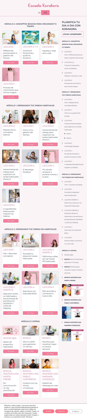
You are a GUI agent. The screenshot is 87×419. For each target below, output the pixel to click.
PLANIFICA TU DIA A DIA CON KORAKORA (71, 25)
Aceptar (48, 411)
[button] (39, 12)
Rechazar (61, 411)
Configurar (75, 411)
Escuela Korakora (43, 5)
